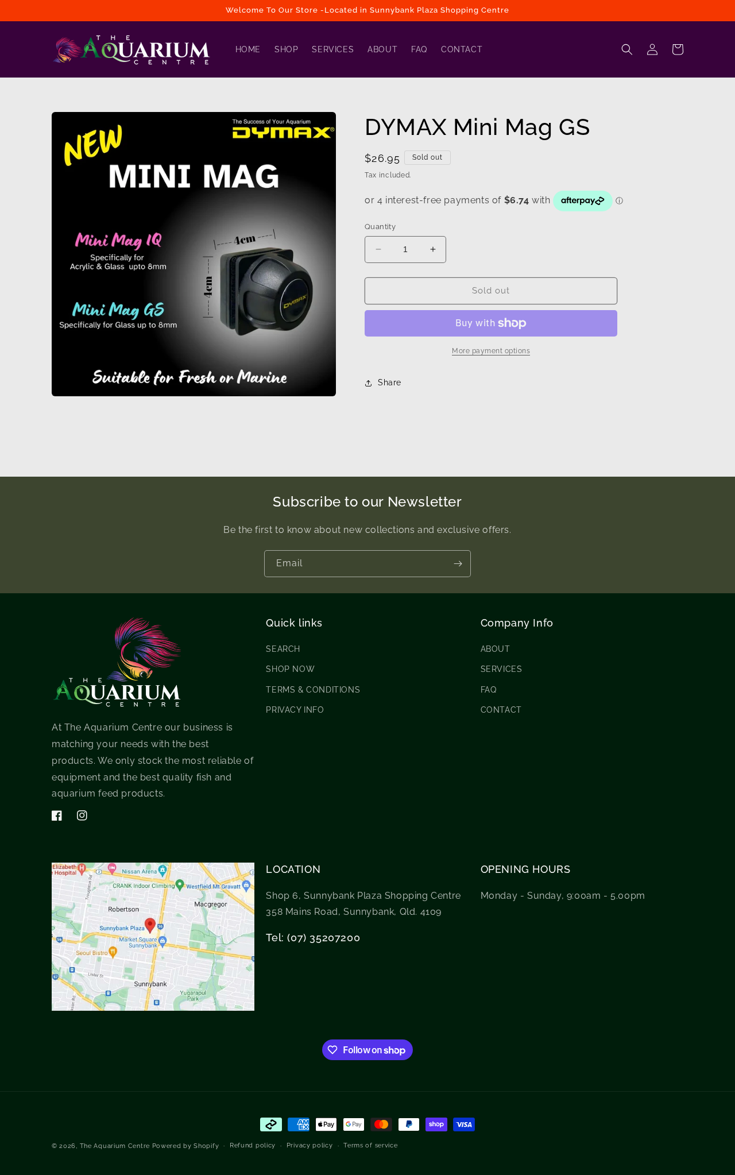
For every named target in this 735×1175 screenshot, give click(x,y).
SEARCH (283, 649)
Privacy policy (310, 1145)
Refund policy (253, 1145)
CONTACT (501, 709)
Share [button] (389, 382)
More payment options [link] (491, 351)
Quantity (380, 226)
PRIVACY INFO (295, 709)
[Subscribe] (457, 563)
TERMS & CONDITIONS (313, 689)
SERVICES (502, 669)
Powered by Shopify (185, 1146)
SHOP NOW (290, 669)
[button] (627, 49)
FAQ (489, 689)
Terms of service (370, 1145)
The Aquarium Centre (115, 1146)
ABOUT (495, 649)
